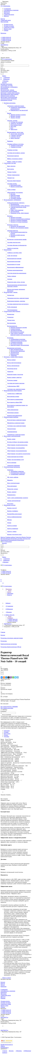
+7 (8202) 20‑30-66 (6, 40)
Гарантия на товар (9, 27)
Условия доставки (9, 26)
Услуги (3, 985)
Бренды (3, 983)
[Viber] (11, 677)
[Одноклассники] (4, 677)
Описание (7, 730)
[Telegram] (18, 677)
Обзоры (6, 30)
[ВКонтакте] (2, 677)
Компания (3, 986)
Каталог (3, 982)
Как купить (7, 733)
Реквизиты (7, 11)
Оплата (6, 735)
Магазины (7, 13)
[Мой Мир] (6, 677)
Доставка (6, 736)
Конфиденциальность (7, 1044)
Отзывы (6, 732)
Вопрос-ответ (8, 29)
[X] (9, 677)
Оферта (3, 1046)
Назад (9, 590)
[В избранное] (2, 672)
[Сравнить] (2, 674)
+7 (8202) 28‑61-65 (6, 37)
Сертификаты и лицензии (11, 10)
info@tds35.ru (4, 44)
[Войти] (1, 578)
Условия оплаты (8, 24)
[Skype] (15, 677)
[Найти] (2, 74)
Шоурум (6, 16)
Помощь (3, 998)
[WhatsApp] (13, 677)
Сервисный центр (9, 14)
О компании (7, 8)
